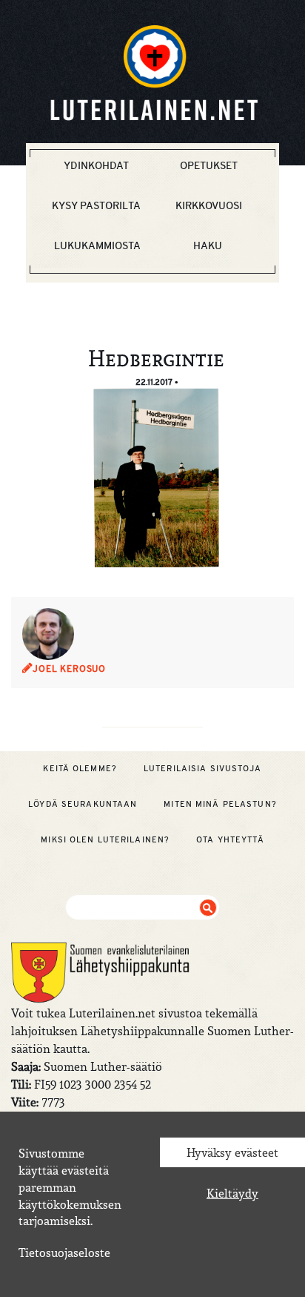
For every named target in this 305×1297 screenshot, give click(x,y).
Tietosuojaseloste (64, 1252)
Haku (207, 245)
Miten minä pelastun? (220, 804)
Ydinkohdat (96, 165)
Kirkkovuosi (208, 205)
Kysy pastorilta (96, 205)
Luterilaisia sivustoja (203, 768)
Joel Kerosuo (69, 669)
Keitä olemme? (80, 768)
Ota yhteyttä (230, 839)
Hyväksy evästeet (232, 1152)
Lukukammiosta (97, 245)
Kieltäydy (232, 1193)
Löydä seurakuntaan (82, 804)
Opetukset (209, 165)
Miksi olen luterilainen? (105, 839)
